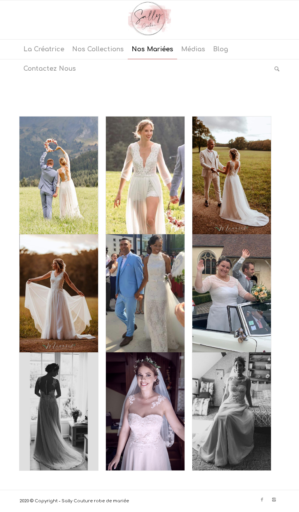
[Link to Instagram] (274, 500)
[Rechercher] (275, 68)
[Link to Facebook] (262, 500)
